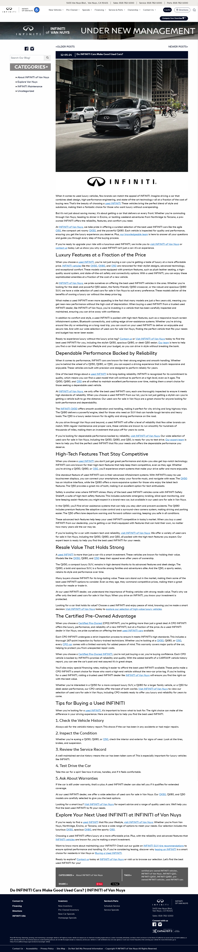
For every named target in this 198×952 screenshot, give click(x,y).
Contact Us (17, 901)
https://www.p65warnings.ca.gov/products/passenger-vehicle (30, 942)
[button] (36, 10)
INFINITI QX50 (68, 408)
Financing (17, 906)
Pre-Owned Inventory (68, 910)
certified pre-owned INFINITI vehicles (159, 871)
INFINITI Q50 (170, 874)
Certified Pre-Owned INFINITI (95, 654)
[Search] (47, 58)
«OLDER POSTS (65, 46)
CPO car (67, 644)
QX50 (93, 265)
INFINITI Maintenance (30, 86)
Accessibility (32, 948)
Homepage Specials (67, 918)
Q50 (58, 230)
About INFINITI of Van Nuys (33, 77)
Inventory (62, 901)
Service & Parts (111, 901)
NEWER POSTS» (178, 46)
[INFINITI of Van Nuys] (17, 9)
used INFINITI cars (174, 879)
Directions (17, 911)
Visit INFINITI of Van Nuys (153, 688)
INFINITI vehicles (71, 265)
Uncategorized (26, 91)
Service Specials (111, 910)
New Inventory (65, 906)
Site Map (61, 948)
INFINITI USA (19, 916)
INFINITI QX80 (165, 876)
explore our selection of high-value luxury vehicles (134, 609)
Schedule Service (112, 906)
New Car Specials (66, 914)
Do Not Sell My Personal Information (86, 948)
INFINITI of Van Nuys (151, 874)
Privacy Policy (47, 948)
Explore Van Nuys (27, 81)
